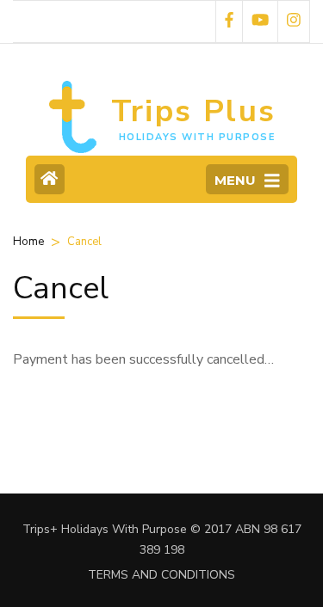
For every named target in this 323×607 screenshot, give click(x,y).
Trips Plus (193, 111)
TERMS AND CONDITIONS (161, 575)
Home (28, 241)
